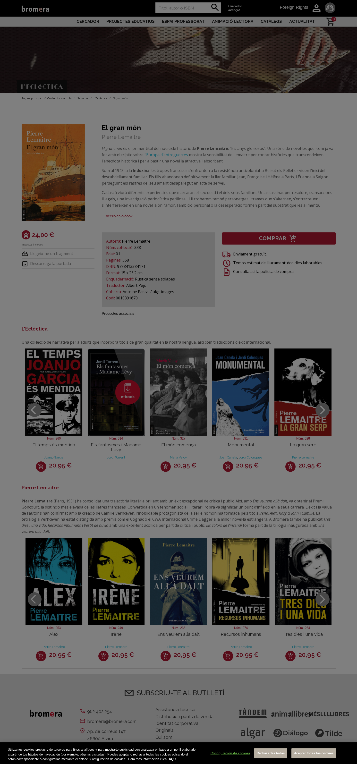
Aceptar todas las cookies (313, 753)
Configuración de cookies (230, 753)
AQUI (173, 759)
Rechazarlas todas (271, 753)
